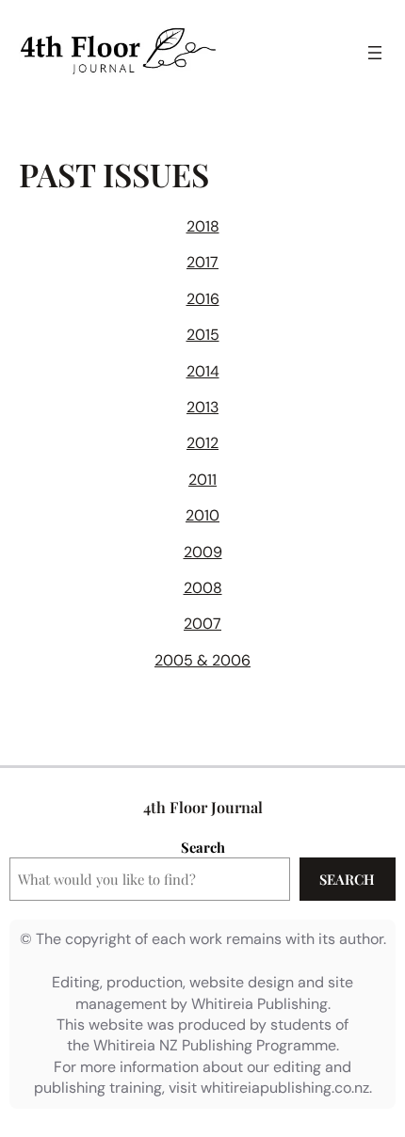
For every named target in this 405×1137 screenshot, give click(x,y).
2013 (202, 407)
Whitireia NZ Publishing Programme (214, 1045)
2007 (202, 623)
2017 (202, 262)
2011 (202, 479)
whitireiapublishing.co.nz (285, 1087)
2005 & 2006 (202, 660)
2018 (202, 226)
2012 (202, 443)
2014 (202, 371)
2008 (203, 588)
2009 (203, 552)
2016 (202, 299)
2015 (202, 334)
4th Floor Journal (203, 806)
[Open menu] (375, 52)
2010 (202, 515)
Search (203, 847)
